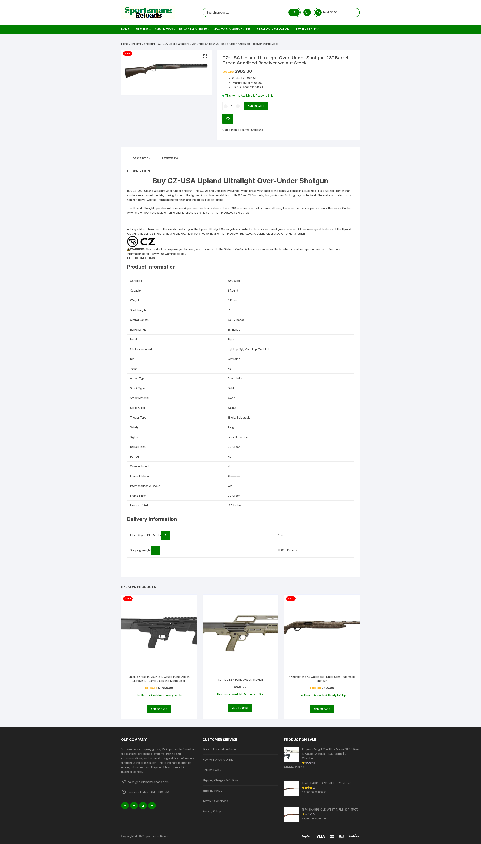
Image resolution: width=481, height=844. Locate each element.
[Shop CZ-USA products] (141, 241)
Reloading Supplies (193, 29)
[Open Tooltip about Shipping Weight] (155, 550)
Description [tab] (142, 158)
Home (125, 29)
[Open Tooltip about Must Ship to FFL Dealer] (165, 535)
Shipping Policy (212, 790)
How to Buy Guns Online (232, 29)
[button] (205, 56)
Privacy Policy (212, 811)
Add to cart (256, 105)
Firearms (141, 29)
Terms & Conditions (215, 801)
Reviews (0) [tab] (170, 158)
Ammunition (164, 29)
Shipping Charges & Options (220, 780)
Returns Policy (307, 29)
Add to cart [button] (159, 709)
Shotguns (150, 43)
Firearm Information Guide (219, 749)
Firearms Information (273, 29)
